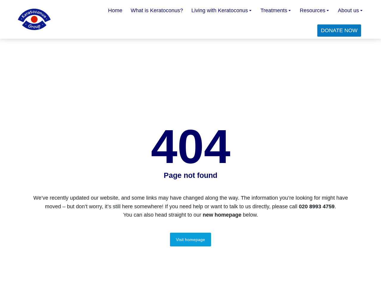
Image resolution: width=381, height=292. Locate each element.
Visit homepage (190, 239)
